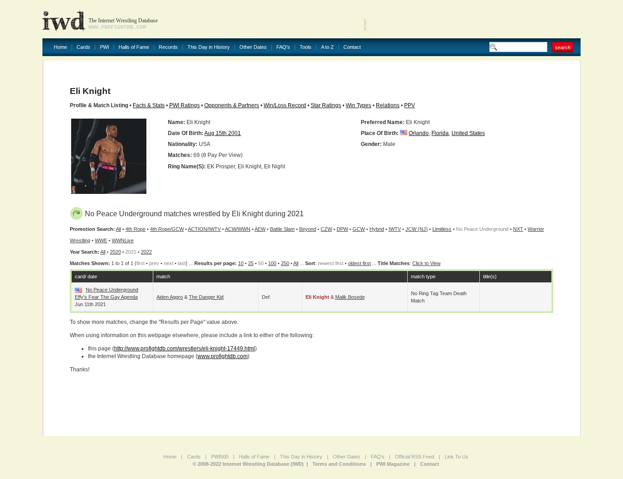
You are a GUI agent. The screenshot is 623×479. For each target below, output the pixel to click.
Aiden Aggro (169, 297)
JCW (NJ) (416, 229)
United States (468, 133)
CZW (326, 229)
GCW (359, 229)
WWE (101, 240)
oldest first (359, 263)
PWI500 (219, 456)
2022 (146, 252)
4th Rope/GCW (167, 229)
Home (60, 47)
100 (272, 263)
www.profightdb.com (222, 356)
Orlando (419, 133)
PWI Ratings (184, 105)
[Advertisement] (474, 18)
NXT (518, 229)
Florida (440, 133)
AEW (259, 229)
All (118, 229)
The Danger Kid (206, 297)
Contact (352, 47)
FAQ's (283, 47)
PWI (104, 47)
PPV (409, 105)
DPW (342, 229)
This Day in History (208, 47)
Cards (83, 47)
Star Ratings (326, 105)
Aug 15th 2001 (222, 133)
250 (285, 263)
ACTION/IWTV (204, 229)
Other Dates (253, 47)
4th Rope (135, 229)
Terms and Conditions (339, 464)
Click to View (426, 263)
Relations (388, 105)
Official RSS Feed (414, 456)
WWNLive (123, 240)
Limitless (442, 229)
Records (168, 47)
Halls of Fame (134, 47)
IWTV (395, 229)
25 (251, 263)
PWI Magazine (393, 464)
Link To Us (456, 456)
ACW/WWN (237, 229)
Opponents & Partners (231, 105)
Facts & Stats (149, 105)
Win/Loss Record (285, 105)
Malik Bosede (350, 297)
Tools (306, 47)
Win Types (358, 105)
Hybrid (376, 229)
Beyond (307, 229)
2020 (115, 252)
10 (241, 263)
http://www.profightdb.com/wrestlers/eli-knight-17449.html (184, 348)
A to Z (327, 47)
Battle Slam (282, 229)
